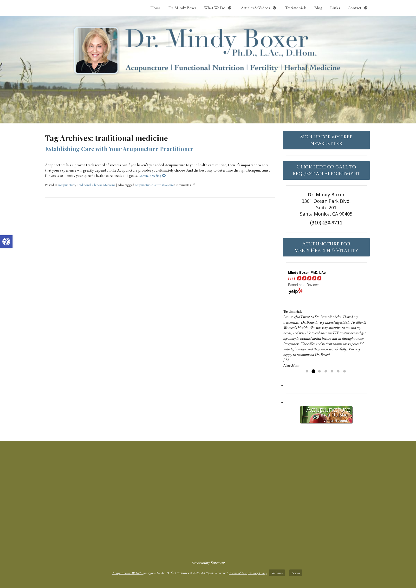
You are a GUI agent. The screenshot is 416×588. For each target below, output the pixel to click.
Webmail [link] (277, 572)
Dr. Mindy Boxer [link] (182, 7)
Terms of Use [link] (238, 572)
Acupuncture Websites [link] (127, 572)
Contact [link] (354, 7)
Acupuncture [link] (66, 184)
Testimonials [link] (295, 7)
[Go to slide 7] (344, 371)
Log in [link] (295, 572)
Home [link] (155, 7)
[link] (6, 241)
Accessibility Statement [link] (208, 562)
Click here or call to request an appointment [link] (326, 170)
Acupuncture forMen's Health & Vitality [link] (326, 247)
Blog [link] (318, 7)
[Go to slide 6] (338, 371)
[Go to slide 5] (332, 371)
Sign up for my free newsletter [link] (326, 140)
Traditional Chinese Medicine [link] (96, 184)
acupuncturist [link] (144, 184)
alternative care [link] (164, 184)
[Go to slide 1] (307, 371)
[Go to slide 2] (313, 371)
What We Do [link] (214, 7)
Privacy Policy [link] (257, 572)
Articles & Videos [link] (255, 7)
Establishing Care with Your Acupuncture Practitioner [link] (119, 149)
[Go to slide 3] (319, 371)
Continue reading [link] (150, 175)
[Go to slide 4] (325, 371)
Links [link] (335, 7)
